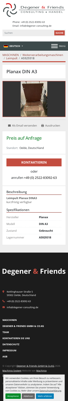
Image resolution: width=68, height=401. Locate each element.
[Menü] (54, 46)
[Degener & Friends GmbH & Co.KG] (34, 271)
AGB (4, 356)
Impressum (9, 350)
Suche (59, 32)
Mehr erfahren (45, 396)
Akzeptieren (13, 396)
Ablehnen (28, 396)
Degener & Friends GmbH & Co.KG (23, 326)
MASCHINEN (9, 320)
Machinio (41, 370)
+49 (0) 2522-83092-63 (40, 177)
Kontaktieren (34, 162)
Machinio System (11, 370)
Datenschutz (10, 344)
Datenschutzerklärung (50, 390)
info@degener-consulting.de (22, 307)
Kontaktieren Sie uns (16, 338)
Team (5, 332)
